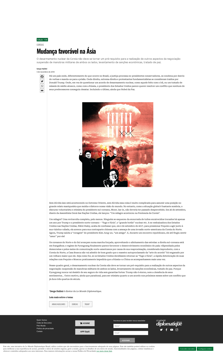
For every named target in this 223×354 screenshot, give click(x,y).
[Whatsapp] (42, 86)
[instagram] (176, 329)
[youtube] (171, 329)
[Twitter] (42, 81)
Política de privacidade (45, 328)
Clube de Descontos (44, 323)
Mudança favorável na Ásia (66, 50)
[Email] (42, 90)
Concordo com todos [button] (187, 349)
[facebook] (166, 329)
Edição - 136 (42, 39)
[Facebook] (42, 77)
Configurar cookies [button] (205, 349)
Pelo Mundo (41, 326)
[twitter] (161, 329)
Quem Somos (42, 320)
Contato (39, 331)
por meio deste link (104, 351)
